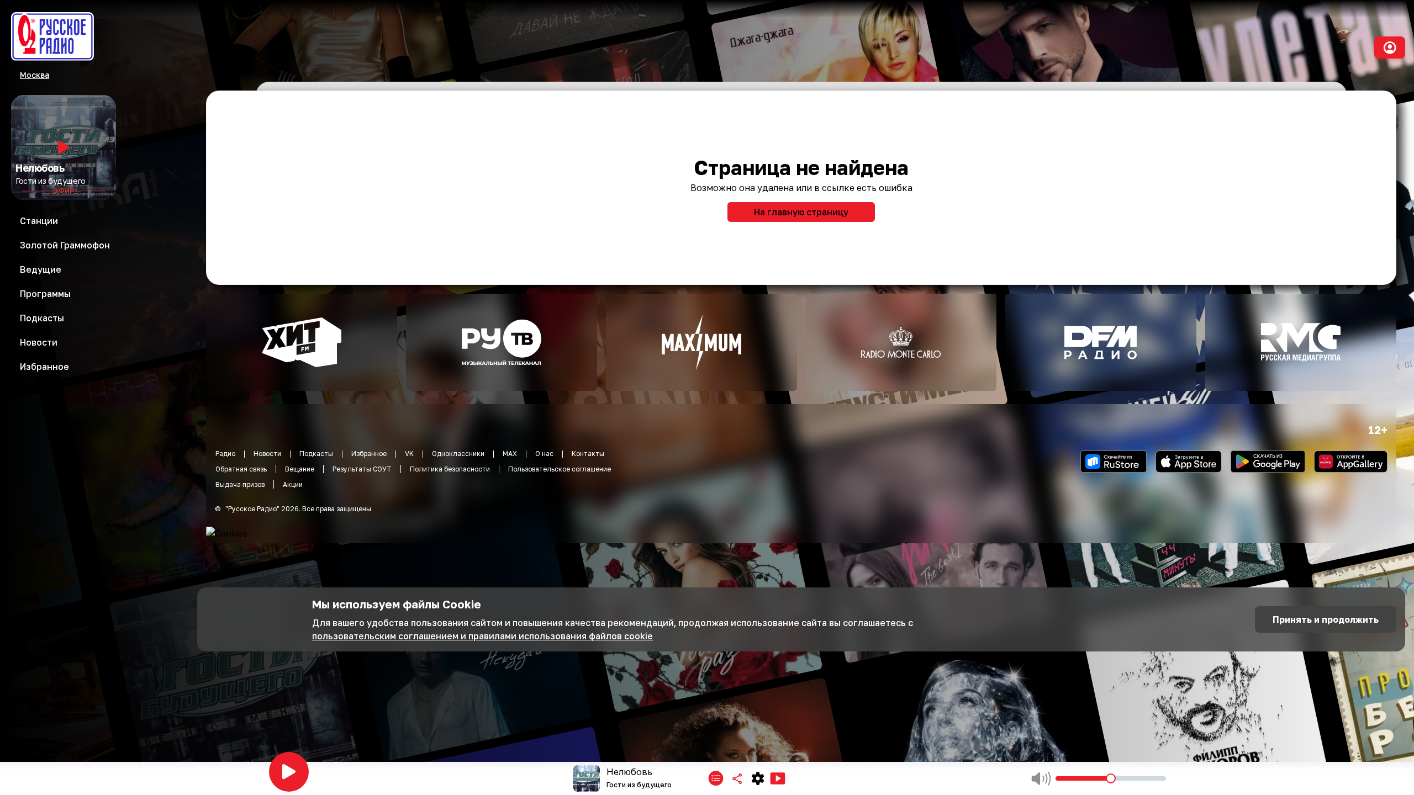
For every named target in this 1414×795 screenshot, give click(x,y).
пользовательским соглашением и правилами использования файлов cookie (482, 636)
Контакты (588, 453)
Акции (293, 484)
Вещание (299, 469)
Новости (267, 453)
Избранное (369, 453)
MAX (510, 453)
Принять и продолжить (1326, 619)
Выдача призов (240, 484)
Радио (225, 453)
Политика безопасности (450, 469)
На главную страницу (801, 212)
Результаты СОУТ (362, 469)
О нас (544, 453)
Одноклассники (458, 453)
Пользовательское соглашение (559, 469)
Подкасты (316, 453)
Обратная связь (241, 469)
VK (409, 453)
